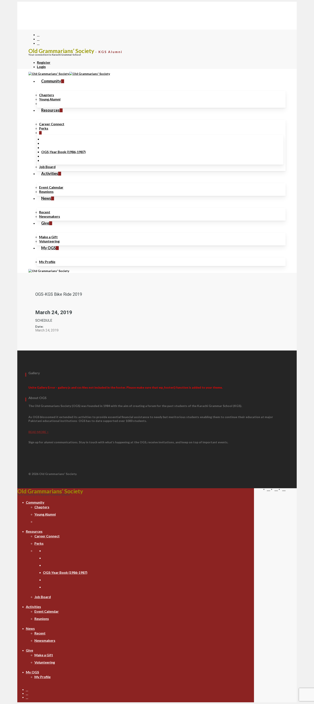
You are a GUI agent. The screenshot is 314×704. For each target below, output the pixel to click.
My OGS (32, 672)
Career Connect (47, 536)
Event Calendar (46, 611)
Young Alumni (45, 514)
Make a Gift (43, 655)
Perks (39, 543)
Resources (34, 531)
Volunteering (44, 662)
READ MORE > (38, 432)
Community (35, 502)
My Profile (42, 677)
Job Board (42, 597)
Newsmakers (44, 640)
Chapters (41, 507)
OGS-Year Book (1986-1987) (65, 572)
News (30, 628)
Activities (33, 607)
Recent (39, 633)
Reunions (41, 619)
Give (29, 650)
